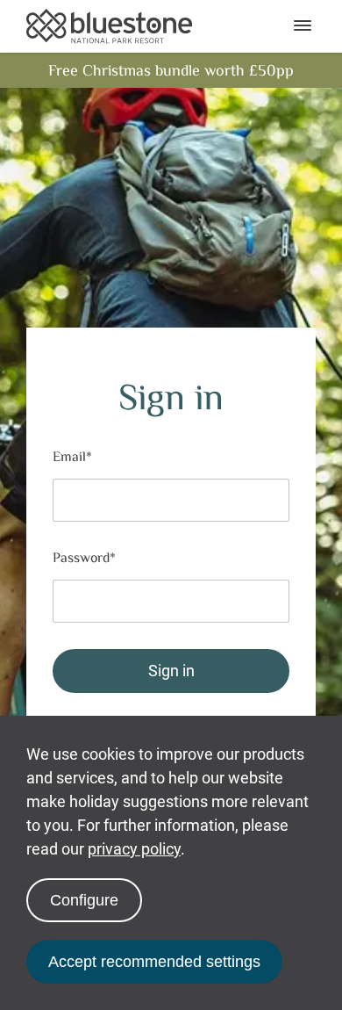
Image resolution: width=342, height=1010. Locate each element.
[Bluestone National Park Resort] (109, 26)
